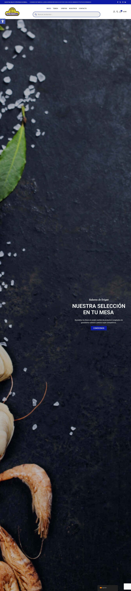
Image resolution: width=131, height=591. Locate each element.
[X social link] (120, 2)
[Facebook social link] (117, 2)
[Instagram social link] (123, 2)
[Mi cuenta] (114, 12)
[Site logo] (12, 11)
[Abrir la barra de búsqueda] (117, 11)
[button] (2, 21)
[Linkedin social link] (125, 2)
